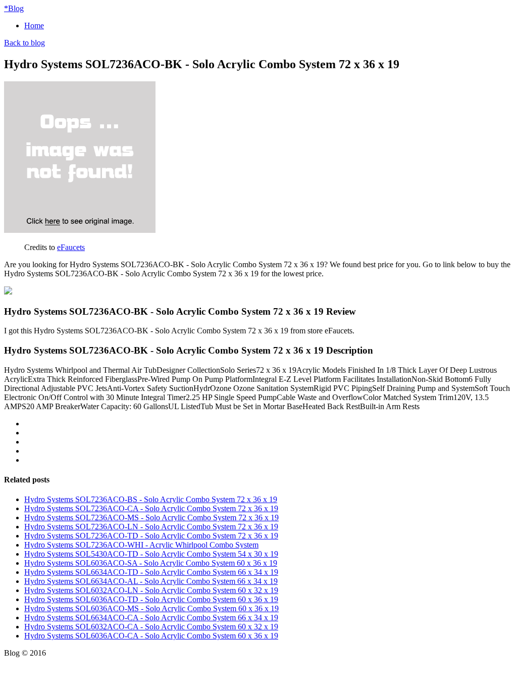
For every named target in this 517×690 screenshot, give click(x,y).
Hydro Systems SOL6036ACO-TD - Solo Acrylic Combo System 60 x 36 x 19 (151, 599)
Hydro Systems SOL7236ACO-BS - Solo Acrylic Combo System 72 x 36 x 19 (150, 499)
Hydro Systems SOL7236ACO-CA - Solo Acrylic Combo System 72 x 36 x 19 (151, 508)
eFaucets (71, 247)
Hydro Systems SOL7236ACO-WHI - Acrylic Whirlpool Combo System (141, 544)
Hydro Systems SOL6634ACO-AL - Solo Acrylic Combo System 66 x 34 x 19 (151, 581)
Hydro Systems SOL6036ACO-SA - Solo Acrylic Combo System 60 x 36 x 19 (150, 563)
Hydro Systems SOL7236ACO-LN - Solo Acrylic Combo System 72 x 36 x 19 (151, 526)
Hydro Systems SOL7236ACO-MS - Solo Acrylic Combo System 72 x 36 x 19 (151, 517)
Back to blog (24, 42)
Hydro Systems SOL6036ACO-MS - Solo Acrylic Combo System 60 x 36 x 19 (151, 608)
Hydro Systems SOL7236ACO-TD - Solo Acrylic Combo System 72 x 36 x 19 (151, 535)
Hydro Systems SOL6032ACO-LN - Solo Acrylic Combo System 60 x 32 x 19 (151, 590)
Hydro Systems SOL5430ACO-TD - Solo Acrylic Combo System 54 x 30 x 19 (151, 554)
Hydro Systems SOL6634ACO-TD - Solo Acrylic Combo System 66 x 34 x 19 (151, 572)
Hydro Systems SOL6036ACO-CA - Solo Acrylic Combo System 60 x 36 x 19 (151, 635)
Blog (14, 8)
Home (34, 25)
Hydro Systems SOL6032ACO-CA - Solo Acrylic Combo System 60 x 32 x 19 (151, 626)
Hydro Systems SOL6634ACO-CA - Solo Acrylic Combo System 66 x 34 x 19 (151, 617)
